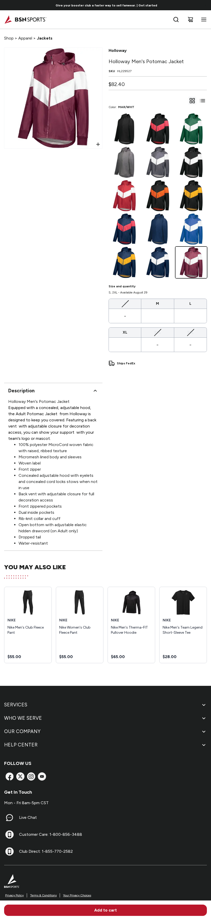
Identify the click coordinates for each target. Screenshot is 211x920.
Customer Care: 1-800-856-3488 (50, 834)
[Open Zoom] (98, 144)
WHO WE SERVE (23, 718)
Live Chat (28, 817)
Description (21, 391)
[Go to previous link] (7, 5)
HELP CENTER (21, 745)
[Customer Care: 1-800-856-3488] (9, 834)
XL (125, 332)
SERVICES (15, 705)
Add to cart (105, 910)
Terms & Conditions (43, 895)
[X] (20, 776)
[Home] (25, 19)
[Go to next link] (205, 5)
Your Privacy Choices (77, 895)
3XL (190, 332)
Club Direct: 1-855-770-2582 (46, 851)
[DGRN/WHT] (191, 129)
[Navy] (157, 229)
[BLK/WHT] (191, 162)
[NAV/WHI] (157, 262)
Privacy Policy (14, 895)
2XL (157, 332)
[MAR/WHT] (191, 262)
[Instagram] (31, 776)
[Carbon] (124, 162)
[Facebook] (9, 776)
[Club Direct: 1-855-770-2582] (9, 851)
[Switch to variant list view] (202, 100)
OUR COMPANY (22, 731)
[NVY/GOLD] (124, 262)
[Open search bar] (176, 19)
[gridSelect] (192, 100)
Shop (9, 38)
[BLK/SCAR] (157, 129)
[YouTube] (42, 776)
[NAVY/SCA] (124, 229)
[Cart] (190, 19)
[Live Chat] (9, 817)
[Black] (124, 129)
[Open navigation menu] (203, 19)
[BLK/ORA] (157, 195)
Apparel (25, 38)
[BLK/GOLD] (191, 195)
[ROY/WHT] (191, 229)
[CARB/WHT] (157, 162)
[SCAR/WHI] (124, 195)
